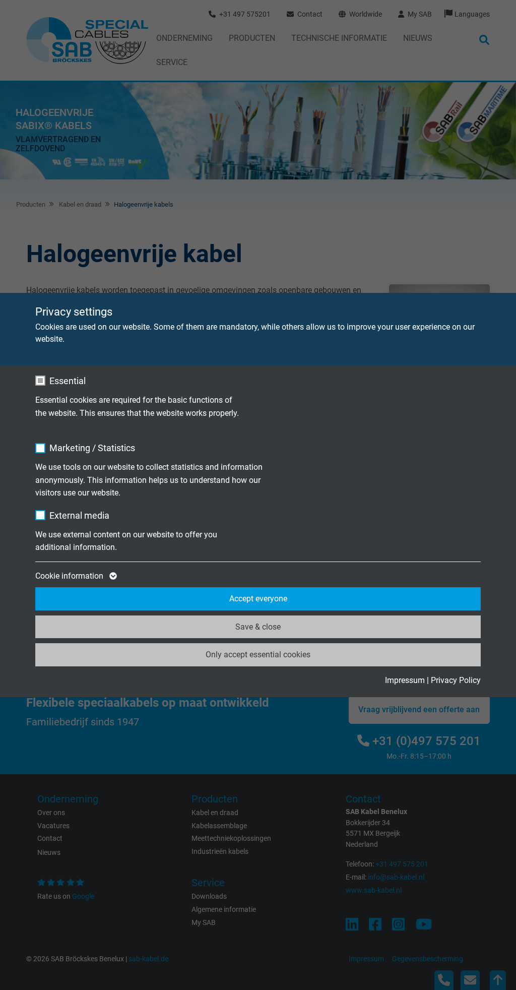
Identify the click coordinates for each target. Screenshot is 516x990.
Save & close (258, 627)
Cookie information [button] (70, 576)
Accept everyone (258, 598)
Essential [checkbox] (67, 381)
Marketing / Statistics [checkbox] (92, 448)
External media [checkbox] (79, 515)
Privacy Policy (456, 680)
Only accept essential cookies (258, 654)
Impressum (405, 680)
